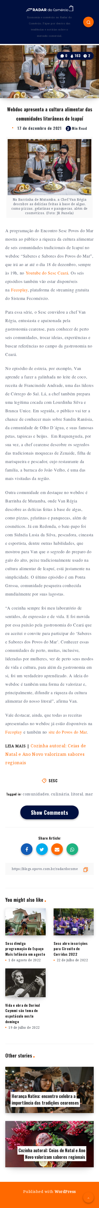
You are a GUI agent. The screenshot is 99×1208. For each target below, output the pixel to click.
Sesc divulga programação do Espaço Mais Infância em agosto (25, 949)
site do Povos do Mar (68, 732)
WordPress (65, 1191)
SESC (53, 780)
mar (89, 794)
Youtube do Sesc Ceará (47, 273)
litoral (77, 794)
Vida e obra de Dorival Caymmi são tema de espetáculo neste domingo (22, 1013)
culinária (60, 794)
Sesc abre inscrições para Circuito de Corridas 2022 (71, 949)
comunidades (36, 794)
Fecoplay (19, 289)
